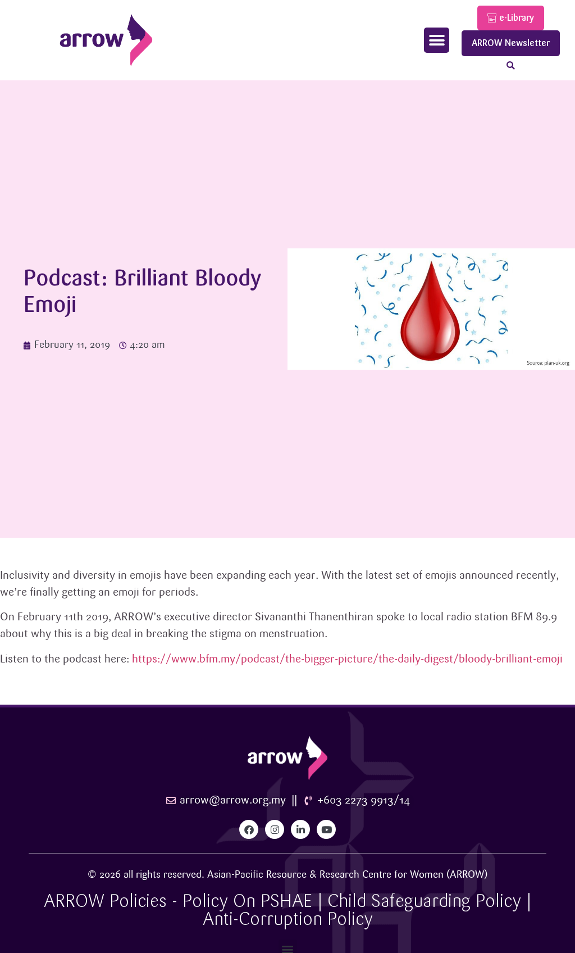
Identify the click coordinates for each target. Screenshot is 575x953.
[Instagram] (274, 829)
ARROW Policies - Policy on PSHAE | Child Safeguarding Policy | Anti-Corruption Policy (287, 910)
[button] (436, 40)
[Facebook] (248, 829)
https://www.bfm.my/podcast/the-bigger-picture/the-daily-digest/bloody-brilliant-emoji (347, 659)
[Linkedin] (300, 829)
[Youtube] (326, 829)
